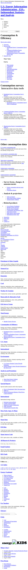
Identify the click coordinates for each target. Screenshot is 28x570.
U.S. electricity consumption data (9, 154)
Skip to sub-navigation (6, 2)
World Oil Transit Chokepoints (11, 405)
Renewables (7, 536)
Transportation (10, 73)
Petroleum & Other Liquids (9, 261)
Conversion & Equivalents (10, 521)
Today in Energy (11, 196)
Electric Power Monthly (13, 209)
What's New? (5, 548)
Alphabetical (10, 76)
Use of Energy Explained (13, 206)
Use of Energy (7, 479)
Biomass (6, 496)
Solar (5, 500)
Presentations (7, 566)
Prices (5, 535)
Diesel (5, 524)
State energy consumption (7, 160)
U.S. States (4, 342)
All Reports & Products (8, 440)
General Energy (8, 531)
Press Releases (7, 563)
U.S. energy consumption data (8, 147)
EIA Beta (3, 427)
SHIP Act (6, 390)
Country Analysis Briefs (10, 403)
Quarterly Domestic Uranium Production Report (15, 550)
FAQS (6, 81)
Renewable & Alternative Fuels (10, 297)
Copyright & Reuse (5, 231)
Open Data (6, 218)
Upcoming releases (11, 190)
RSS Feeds (3, 249)
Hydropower (7, 493)
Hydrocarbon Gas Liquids (10, 483)
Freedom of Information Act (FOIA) (9, 235)
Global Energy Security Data (11, 407)
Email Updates (4, 248)
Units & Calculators (8, 476)
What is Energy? (8, 475)
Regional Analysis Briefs (10, 402)
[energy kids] (14, 544)
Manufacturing (10, 70)
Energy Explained (6, 472)
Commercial (10, 66)
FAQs (2, 517)
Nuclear (6, 489)
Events (5, 568)
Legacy (5, 220)
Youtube (3, 245)
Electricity (4, 276)
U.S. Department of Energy (7, 239)
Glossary (3, 81)
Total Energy (5, 313)
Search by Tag (7, 56)
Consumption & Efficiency (9, 324)
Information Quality (5, 234)
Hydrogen (6, 492)
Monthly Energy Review (13, 207)
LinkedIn (3, 246)
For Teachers (5, 503)
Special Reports (5, 383)
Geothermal (6, 499)
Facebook (3, 242)
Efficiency (9, 67)
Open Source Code (7, 434)
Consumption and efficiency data (15, 210)
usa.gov (2, 238)
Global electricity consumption (8, 174)
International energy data (13, 214)
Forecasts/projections (12, 69)
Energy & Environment (9, 481)
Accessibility (4, 232)
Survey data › (4, 139)
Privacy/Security (5, 229)
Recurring (9, 77)
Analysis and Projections (8, 371)
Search (17, 31)
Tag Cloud (9, 79)
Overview (6, 44)
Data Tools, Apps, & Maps (9, 411)
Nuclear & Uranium (7, 291)
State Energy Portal (11, 211)
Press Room (4, 561)
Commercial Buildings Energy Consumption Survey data (14, 51)
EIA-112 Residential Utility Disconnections (14, 389)
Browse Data (7, 46)
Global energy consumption (7, 168)
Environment (5, 356)
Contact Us (6, 221)
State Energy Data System (13, 213)
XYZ (14, 469)
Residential (9, 72)
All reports (9, 74)
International (5, 349)
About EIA (6, 217)
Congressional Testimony (10, 565)
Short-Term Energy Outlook (14, 198)
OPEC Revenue (8, 406)
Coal (2, 283)
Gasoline (6, 529)
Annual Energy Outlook (13, 199)
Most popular (10, 65)
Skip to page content (6, 42)
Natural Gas (4, 268)
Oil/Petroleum (7, 522)
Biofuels (6, 494)
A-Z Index (4, 465)
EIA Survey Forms (7, 304)
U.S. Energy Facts (8, 478)
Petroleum (6, 482)
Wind (5, 497)
